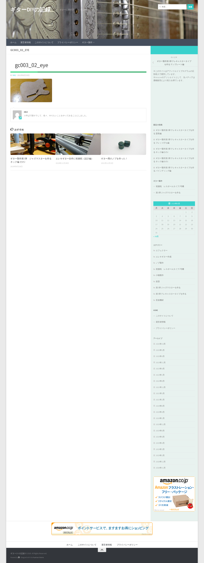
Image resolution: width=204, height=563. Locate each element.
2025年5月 (160, 350)
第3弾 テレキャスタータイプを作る (171, 294)
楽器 (158, 281)
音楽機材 (160, 300)
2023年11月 (161, 362)
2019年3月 (160, 449)
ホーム (13, 42)
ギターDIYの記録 (30, 9)
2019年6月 (160, 436)
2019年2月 (160, 455)
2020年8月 (160, 406)
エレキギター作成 (163, 256)
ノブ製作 (160, 263)
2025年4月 (160, 356)
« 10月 (156, 236)
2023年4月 (160, 368)
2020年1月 (160, 418)
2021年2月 (160, 399)
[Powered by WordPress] (19, 557)
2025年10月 (161, 344)
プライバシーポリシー (67, 42)
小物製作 (160, 275)
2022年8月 (160, 381)
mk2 (14, 75)
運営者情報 (25, 42)
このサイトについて (44, 42)
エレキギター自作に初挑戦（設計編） (74, 158)
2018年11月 (161, 468)
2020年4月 (160, 412)
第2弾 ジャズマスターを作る (168, 192)
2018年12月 (161, 461)
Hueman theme (38, 557)
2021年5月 (160, 393)
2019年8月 (160, 430)
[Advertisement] (174, 99)
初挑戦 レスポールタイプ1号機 (170, 186)
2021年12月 (161, 387)
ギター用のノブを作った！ (114, 158)
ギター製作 (87, 42)
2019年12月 (161, 424)
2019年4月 (160, 443)
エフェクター (162, 250)
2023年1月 (160, 375)
